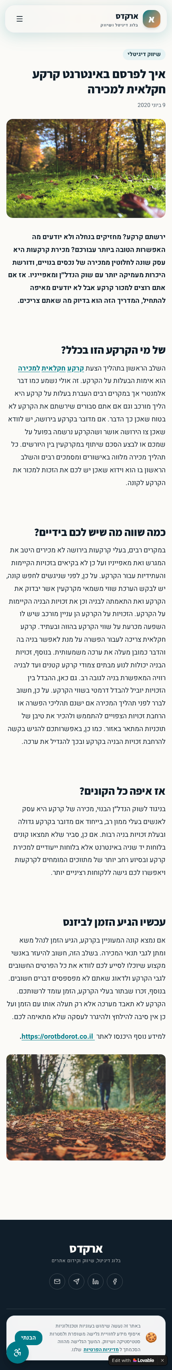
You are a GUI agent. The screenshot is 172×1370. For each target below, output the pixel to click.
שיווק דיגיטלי (144, 54)
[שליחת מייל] (57, 1281)
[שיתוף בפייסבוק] (115, 1281)
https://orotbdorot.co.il (57, 1037)
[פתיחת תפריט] (20, 19)
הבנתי (28, 1338)
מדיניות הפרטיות (101, 1349)
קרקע (75, 368)
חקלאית (54, 368)
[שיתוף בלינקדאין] (96, 1281)
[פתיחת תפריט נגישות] (17, 1352)
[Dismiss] (162, 1360)
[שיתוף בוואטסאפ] (76, 1281)
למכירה (29, 368)
